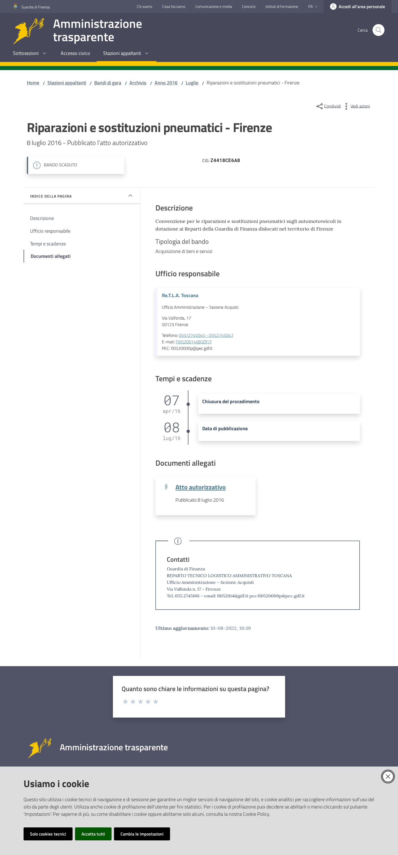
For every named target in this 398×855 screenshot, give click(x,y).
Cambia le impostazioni (142, 834)
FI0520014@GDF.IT (194, 341)
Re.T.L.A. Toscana (180, 295)
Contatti (178, 559)
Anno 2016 (166, 82)
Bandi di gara (107, 82)
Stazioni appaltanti (66, 82)
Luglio (192, 82)
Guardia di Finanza (35, 7)
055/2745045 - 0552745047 (206, 335)
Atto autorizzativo (200, 487)
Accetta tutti (93, 834)
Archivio (137, 82)
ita (310, 6)
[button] (378, 30)
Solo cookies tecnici (48, 834)
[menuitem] (30, 53)
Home (33, 82)
